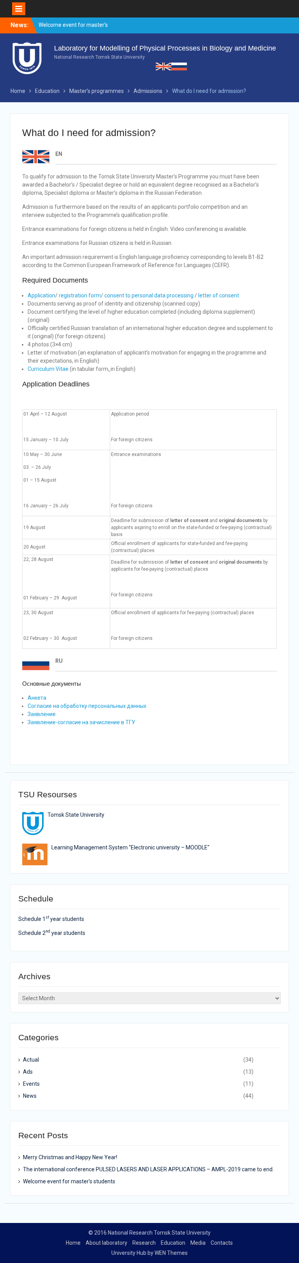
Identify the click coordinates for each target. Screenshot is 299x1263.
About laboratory (106, 1243)
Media (198, 1243)
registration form (80, 295)
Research (144, 1243)
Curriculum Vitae (48, 369)
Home (73, 1243)
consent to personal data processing (148, 295)
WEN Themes (171, 1253)
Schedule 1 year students (51, 919)
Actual (31, 1060)
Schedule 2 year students (51, 933)
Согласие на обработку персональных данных (87, 706)
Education (173, 1243)
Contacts (222, 1243)
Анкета (37, 698)
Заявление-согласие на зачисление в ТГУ (81, 722)
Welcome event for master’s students (69, 1181)
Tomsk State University (75, 815)
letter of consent (218, 295)
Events (31, 1084)
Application (41, 295)
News (30, 1096)
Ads (28, 1072)
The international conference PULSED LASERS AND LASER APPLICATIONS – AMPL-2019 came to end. (148, 1169)
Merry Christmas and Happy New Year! (70, 1157)
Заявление (42, 714)
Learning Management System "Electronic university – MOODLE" (130, 847)
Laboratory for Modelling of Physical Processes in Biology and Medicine (165, 48)
